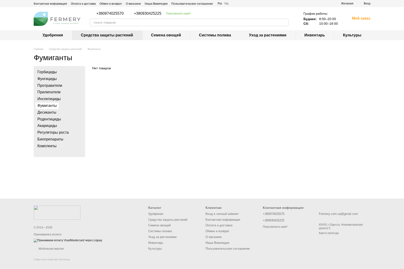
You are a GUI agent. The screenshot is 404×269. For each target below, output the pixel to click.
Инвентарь (314, 35)
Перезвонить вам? (178, 13)
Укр (226, 3)
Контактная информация (50, 3)
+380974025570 (110, 13)
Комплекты (47, 146)
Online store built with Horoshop (52, 259)
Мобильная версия (51, 248)
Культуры (352, 35)
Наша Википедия (156, 3)
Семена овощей (166, 35)
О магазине (133, 3)
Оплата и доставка (83, 3)
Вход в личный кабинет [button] (222, 214)
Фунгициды (47, 79)
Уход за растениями (267, 35)
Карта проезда (329, 233)
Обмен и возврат (111, 3)
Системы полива (215, 35)
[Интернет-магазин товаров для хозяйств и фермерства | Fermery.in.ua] (57, 212)
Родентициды (49, 119)
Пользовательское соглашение (192, 3)
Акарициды (47, 126)
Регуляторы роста (53, 132)
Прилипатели (49, 92)
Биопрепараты (50, 139)
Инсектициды (49, 99)
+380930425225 (147, 13)
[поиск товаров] (285, 22)
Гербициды (47, 72)
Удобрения (53, 35)
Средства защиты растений (107, 35)
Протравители (49, 85)
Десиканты (46, 112)
